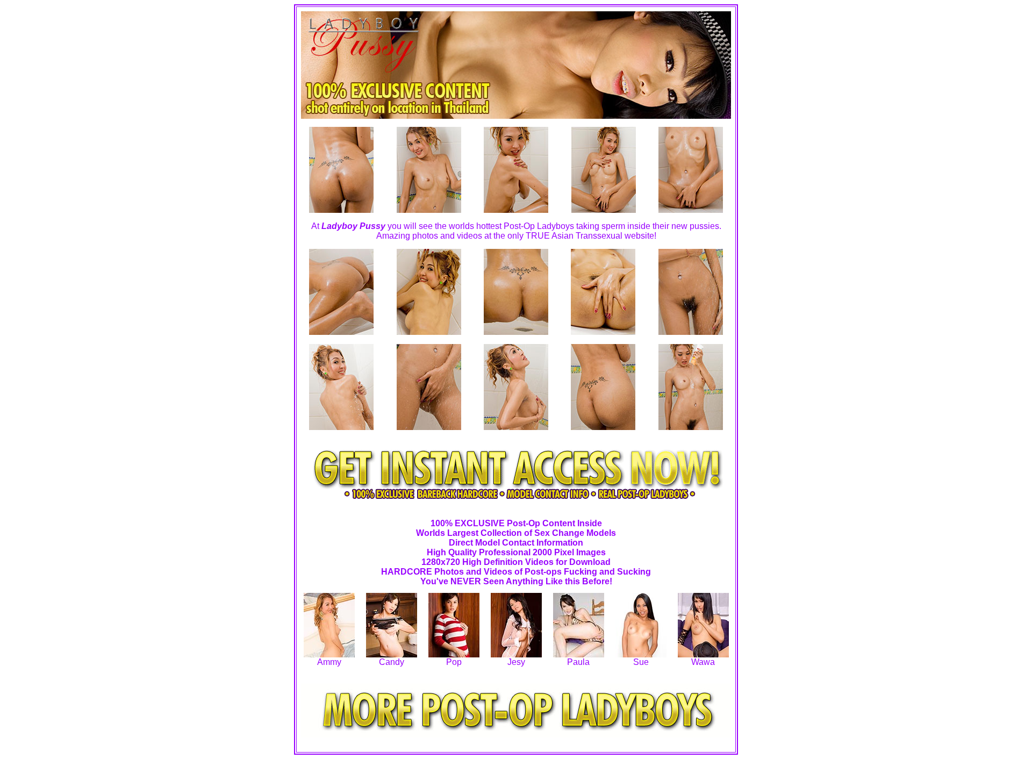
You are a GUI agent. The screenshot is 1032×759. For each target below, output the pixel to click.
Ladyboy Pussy (353, 226)
